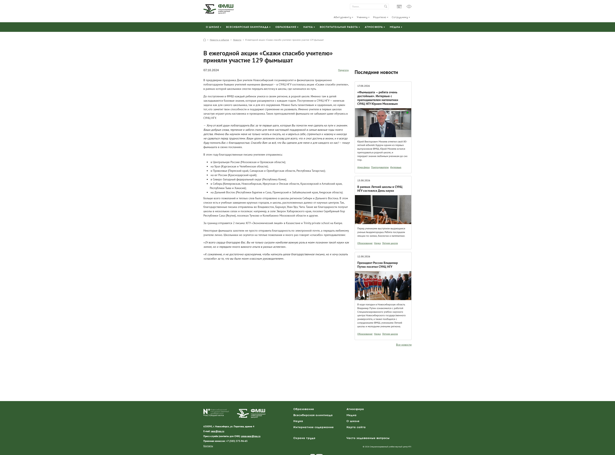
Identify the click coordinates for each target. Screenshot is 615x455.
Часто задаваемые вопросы (368, 438)
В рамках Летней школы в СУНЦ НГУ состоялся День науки (379, 189)
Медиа (395, 27)
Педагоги (343, 70)
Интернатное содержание (313, 427)
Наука (308, 27)
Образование (286, 27)
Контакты (208, 445)
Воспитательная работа (339, 27)
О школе (213, 27)
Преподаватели (380, 167)
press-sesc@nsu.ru (250, 436)
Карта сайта (356, 427)
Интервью (395, 167)
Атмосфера (374, 27)
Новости (237, 40)
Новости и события (219, 40)
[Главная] (204, 39)
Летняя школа (390, 243)
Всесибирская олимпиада (247, 27)
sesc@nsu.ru (217, 431)
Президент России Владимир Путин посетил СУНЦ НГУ (377, 265)
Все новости (404, 344)
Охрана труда (304, 438)
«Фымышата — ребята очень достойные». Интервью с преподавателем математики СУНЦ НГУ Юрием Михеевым (377, 98)
